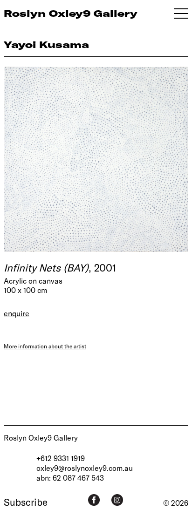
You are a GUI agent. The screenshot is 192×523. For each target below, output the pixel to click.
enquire (16, 313)
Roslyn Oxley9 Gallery (41, 437)
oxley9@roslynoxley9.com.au (84, 467)
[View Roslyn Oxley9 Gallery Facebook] (94, 500)
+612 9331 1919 (60, 458)
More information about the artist (45, 346)
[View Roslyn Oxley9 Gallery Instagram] (117, 500)
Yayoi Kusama (46, 44)
